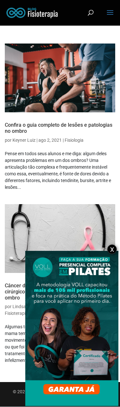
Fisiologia (74, 140)
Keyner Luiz (24, 140)
